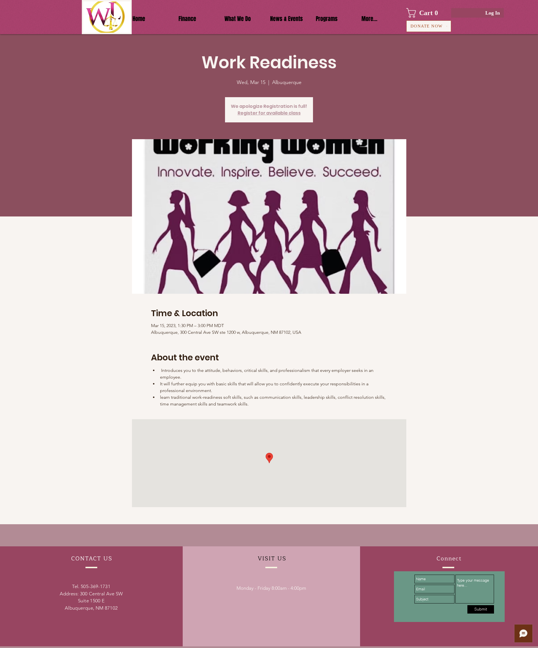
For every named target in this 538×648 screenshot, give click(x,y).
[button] (424, 13)
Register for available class (269, 113)
